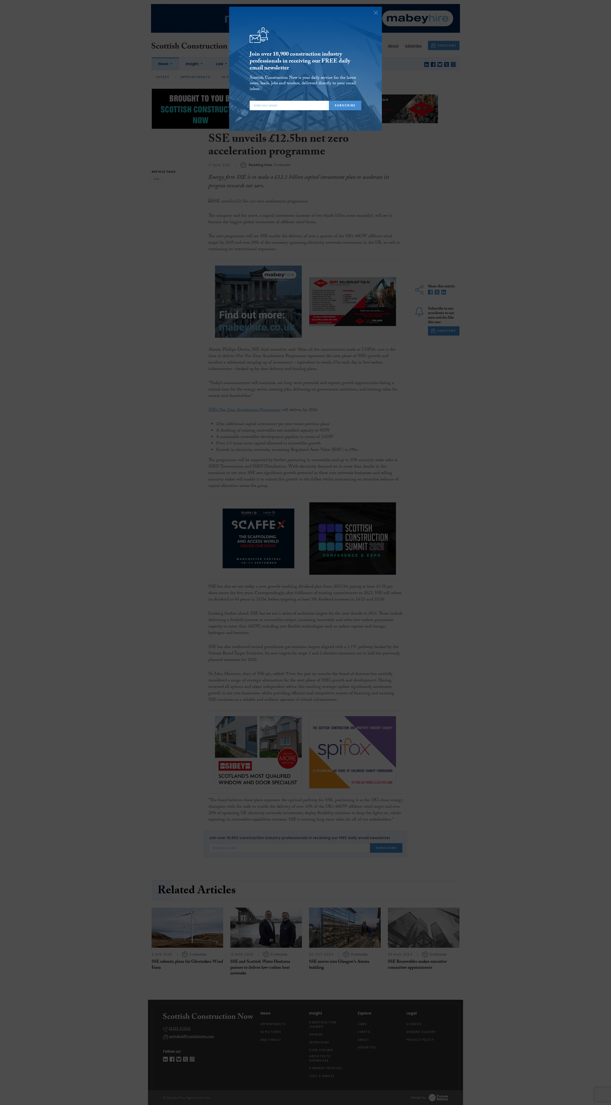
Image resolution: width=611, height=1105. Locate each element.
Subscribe (345, 105)
